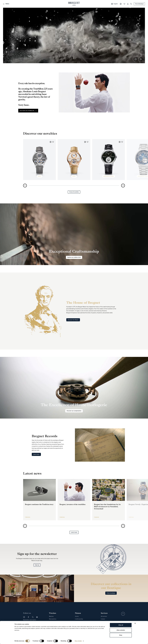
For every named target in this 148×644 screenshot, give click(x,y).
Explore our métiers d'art (74, 257)
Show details (78, 641)
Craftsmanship (79, 619)
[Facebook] (28, 617)
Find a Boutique (139, 4)
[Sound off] (141, 59)
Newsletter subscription (29, 620)
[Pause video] (135, 59)
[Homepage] (74, 4)
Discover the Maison (73, 320)
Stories (77, 616)
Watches (51, 616)
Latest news (74, 532)
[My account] (127, 4)
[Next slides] (123, 185)
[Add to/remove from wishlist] (53, 142)
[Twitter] (33, 617)
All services (104, 616)
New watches (52, 619)
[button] (50, 142)
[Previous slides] (25, 185)
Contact (103, 619)
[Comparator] (121, 4)
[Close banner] (135, 623)
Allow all (120, 625)
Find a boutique (111, 593)
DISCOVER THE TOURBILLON (27, 110)
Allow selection (121, 630)
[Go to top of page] (123, 614)
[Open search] (131, 4)
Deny (120, 635)
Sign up (37, 565)
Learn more (36, 454)
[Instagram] (24, 617)
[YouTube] (37, 617)
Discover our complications (74, 411)
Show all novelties (74, 192)
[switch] (42, 641)
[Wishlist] (124, 4)
